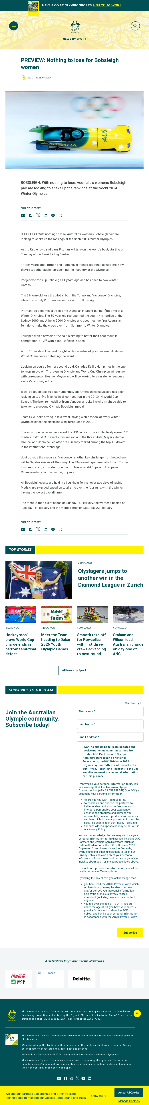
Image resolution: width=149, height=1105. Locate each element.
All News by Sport (74, 670)
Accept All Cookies (128, 1092)
